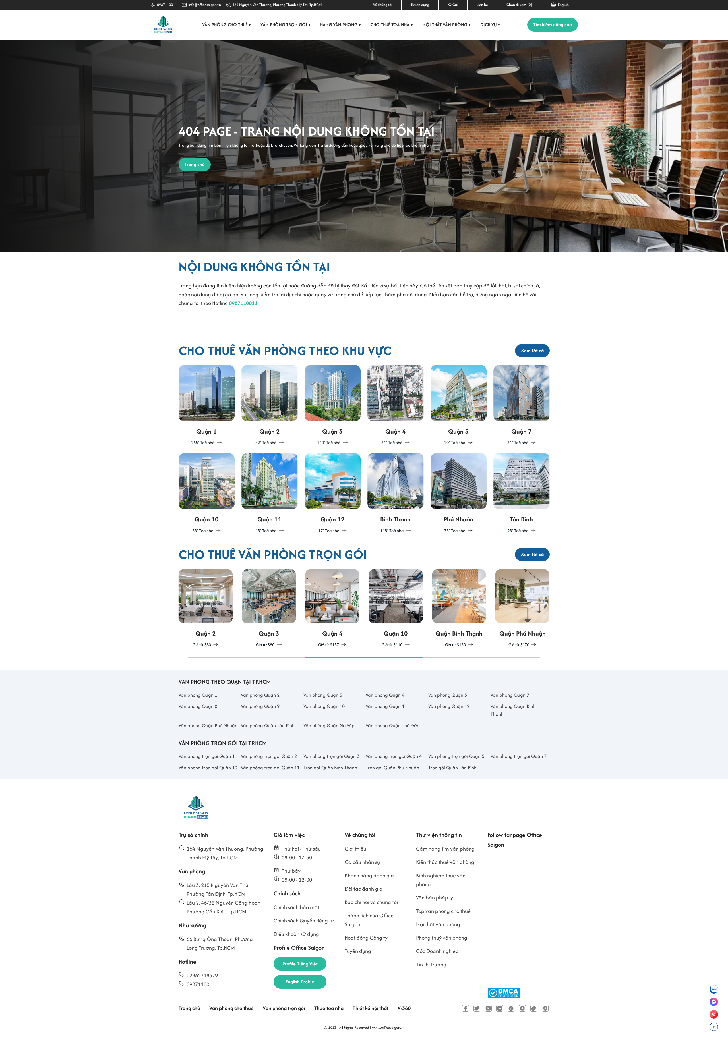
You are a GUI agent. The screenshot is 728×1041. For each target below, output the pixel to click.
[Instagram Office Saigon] (522, 1008)
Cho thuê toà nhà (392, 24)
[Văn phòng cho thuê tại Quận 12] (333, 493)
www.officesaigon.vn (388, 1027)
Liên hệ (482, 4)
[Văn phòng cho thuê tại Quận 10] (207, 493)
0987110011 (167, 4)
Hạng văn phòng (340, 24)
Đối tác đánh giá (363, 889)
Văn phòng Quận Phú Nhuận (208, 725)
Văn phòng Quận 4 (385, 695)
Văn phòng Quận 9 (260, 706)
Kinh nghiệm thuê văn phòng (441, 880)
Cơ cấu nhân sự (362, 862)
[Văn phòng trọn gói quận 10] (396, 608)
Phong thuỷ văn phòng (441, 938)
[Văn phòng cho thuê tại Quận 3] (333, 405)
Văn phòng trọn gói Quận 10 (208, 767)
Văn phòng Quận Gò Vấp (329, 725)
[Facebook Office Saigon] (465, 1008)
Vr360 (404, 1008)
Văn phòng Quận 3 (322, 695)
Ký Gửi (453, 4)
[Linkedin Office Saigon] (499, 1008)
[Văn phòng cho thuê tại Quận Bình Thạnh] (395, 493)
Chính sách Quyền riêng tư (304, 920)
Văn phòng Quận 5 (447, 695)
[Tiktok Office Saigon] (533, 1008)
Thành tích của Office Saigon (369, 920)
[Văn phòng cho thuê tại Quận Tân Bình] (521, 493)
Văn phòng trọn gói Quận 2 (269, 756)
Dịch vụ (490, 24)
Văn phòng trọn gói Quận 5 (456, 756)
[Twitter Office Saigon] (476, 1008)
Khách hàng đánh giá (369, 875)
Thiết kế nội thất (370, 1008)
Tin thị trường (431, 964)
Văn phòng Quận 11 (386, 706)
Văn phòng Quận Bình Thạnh (513, 710)
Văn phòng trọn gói (285, 24)
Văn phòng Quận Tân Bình (268, 725)
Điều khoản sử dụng (296, 934)
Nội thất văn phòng (447, 24)
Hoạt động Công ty (366, 938)
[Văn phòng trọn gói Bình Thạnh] (459, 608)
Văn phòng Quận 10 (324, 706)
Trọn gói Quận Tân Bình (452, 767)
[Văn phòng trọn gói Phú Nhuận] (522, 608)
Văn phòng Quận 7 (510, 695)
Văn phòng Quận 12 (449, 706)
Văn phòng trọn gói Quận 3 (331, 756)
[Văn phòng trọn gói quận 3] (269, 608)
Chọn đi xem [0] (519, 4)
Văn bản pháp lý (434, 897)
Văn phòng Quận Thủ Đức (392, 725)
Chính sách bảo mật (296, 907)
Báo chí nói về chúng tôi (371, 902)
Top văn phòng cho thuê (443, 911)
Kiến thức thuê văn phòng (445, 862)
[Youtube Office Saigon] (488, 1008)
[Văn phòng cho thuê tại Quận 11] (269, 493)
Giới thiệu (355, 849)
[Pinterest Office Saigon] (511, 1008)
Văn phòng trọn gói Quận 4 (394, 756)
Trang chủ (189, 1008)
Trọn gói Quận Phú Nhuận (392, 767)
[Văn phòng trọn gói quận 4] (332, 608)
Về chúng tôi (382, 4)
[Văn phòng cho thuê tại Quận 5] (459, 405)
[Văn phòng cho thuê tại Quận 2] (269, 405)
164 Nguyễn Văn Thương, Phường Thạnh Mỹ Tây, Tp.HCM (277, 4)
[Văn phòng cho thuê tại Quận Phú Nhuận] (459, 493)
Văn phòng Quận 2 (260, 695)
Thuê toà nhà (329, 1008)
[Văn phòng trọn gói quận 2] (206, 608)
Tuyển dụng (420, 4)
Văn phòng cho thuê (226, 24)
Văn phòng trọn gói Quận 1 (207, 756)
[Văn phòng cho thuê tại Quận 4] (395, 405)
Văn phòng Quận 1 (198, 695)
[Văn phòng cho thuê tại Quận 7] (521, 405)
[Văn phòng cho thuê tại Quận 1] (207, 405)
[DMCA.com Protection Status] (503, 993)
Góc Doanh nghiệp (437, 951)
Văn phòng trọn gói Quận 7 (519, 756)
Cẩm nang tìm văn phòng (445, 849)
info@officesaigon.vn (204, 4)
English (562, 4)
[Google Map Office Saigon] (545, 1008)
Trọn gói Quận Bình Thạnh (330, 767)
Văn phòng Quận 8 (198, 706)
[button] (246, 657)
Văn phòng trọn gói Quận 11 (270, 767)
